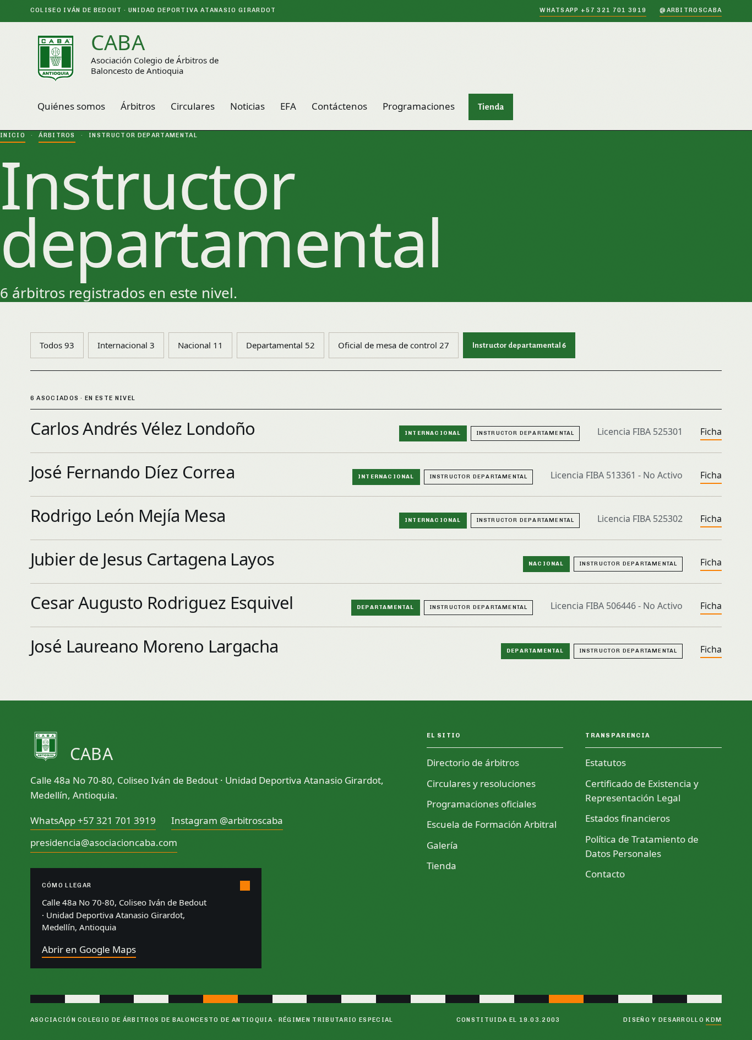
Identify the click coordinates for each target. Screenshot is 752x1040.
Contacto (605, 873)
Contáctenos (339, 106)
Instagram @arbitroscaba (227, 820)
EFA (288, 106)
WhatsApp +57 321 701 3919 (593, 10)
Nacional (200, 345)
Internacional (126, 345)
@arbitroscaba (691, 10)
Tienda (491, 106)
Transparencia (617, 735)
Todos (57, 345)
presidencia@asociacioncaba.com (103, 842)
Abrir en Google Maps (89, 949)
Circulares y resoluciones (481, 783)
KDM (714, 1019)
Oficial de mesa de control (393, 345)
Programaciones (419, 106)
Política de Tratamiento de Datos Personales (642, 846)
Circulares (193, 106)
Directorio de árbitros (473, 762)
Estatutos (605, 762)
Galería (442, 845)
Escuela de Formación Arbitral (492, 824)
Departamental (280, 345)
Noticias (247, 106)
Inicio (12, 135)
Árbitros (138, 106)
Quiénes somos (71, 106)
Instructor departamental (519, 345)
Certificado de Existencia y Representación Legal (642, 790)
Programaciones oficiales (481, 803)
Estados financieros (627, 818)
